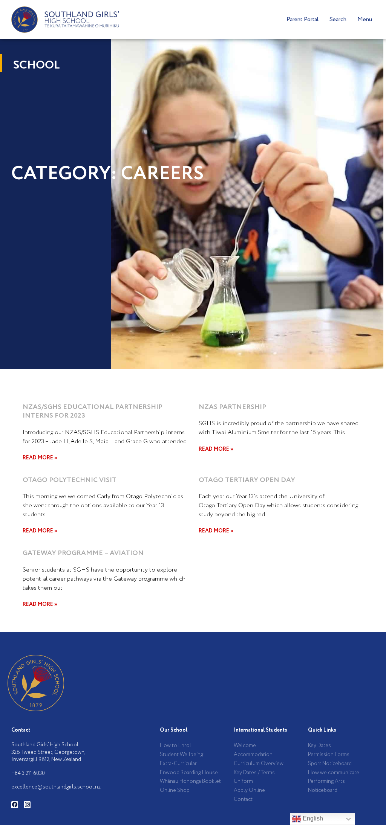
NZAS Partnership (232, 407)
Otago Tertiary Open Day (247, 480)
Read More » (40, 458)
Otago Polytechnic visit (69, 480)
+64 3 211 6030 (28, 773)
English (312, 818)
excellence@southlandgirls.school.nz (56, 787)
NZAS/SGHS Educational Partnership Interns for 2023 (92, 411)
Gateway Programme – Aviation (83, 553)
